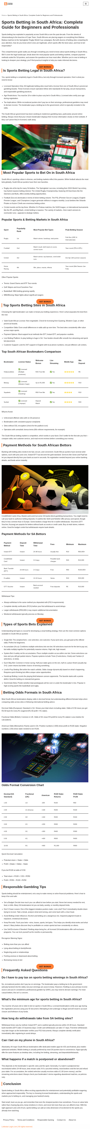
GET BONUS (45, 67)
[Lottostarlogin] (8, 4)
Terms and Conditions (25, 1120)
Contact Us (61, 1120)
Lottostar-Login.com (9, 1127)
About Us (72, 1120)
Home (4, 15)
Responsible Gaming (45, 1120)
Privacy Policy (8, 1120)
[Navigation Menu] (85, 4)
